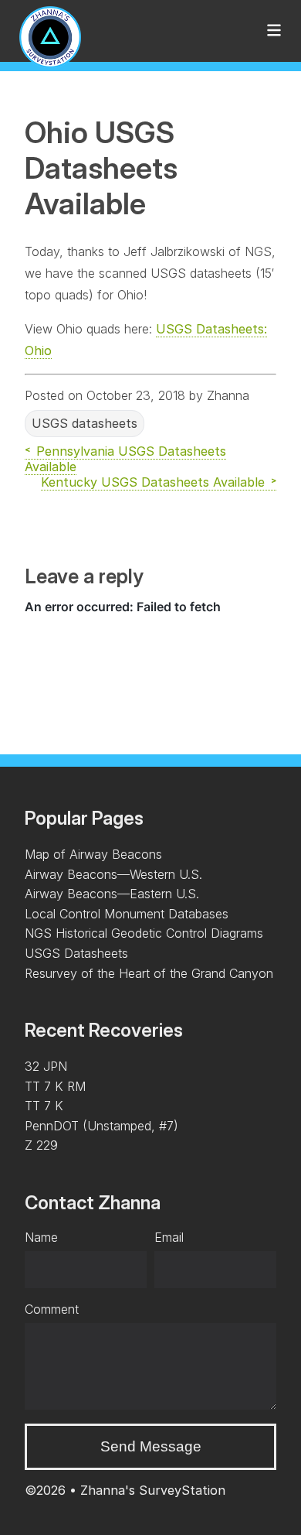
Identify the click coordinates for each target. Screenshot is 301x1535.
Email (169, 1237)
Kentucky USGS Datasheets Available (153, 482)
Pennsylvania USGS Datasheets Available (125, 458)
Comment (52, 1309)
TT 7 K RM (55, 1086)
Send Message (150, 1446)
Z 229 (41, 1145)
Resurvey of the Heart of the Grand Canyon (149, 973)
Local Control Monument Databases (126, 913)
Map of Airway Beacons (93, 854)
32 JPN (46, 1066)
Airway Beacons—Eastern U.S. (112, 893)
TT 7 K (44, 1105)
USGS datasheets (84, 423)
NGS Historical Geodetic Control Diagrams (144, 933)
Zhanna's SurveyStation (152, 1490)
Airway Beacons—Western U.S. (113, 874)
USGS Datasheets (76, 953)
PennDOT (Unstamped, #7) (101, 1125)
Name (41, 1237)
